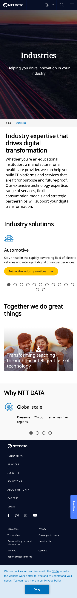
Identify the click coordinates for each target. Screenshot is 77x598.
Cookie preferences (48, 535)
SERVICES (13, 464)
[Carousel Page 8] (53, 284)
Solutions (14, 481)
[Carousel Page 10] (66, 284)
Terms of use (14, 535)
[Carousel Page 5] (34, 284)
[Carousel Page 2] (15, 284)
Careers (13, 498)
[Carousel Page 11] (72, 284)
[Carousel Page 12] (37, 289)
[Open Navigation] (72, 5)
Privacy (42, 528)
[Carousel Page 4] (28, 284)
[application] (38, 581)
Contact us (13, 528)
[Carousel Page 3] (21, 284)
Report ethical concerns (19, 556)
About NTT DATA (18, 489)
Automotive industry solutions (27, 271)
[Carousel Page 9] (59, 284)
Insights (13, 473)
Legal (11, 506)
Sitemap (11, 550)
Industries (15, 456)
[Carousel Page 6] (40, 284)
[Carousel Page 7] (47, 284)
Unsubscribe (45, 541)
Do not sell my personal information (19, 542)
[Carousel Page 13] (43, 289)
